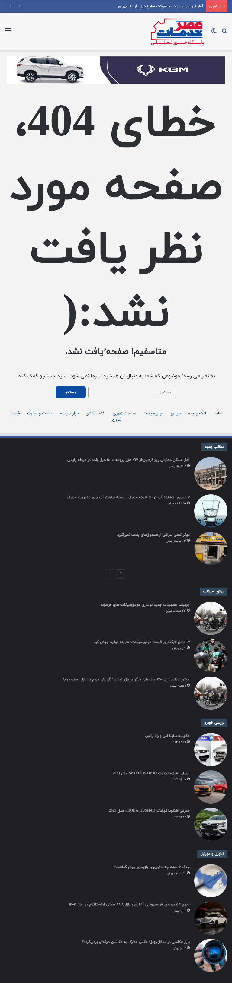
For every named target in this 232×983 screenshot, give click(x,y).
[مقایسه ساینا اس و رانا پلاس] (210, 749)
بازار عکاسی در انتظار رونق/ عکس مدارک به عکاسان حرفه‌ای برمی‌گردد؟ (136, 942)
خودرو (176, 414)
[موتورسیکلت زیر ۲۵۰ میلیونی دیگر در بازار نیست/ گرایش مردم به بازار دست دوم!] (210, 693)
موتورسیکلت (153, 414)
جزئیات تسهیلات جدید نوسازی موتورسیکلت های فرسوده (145, 604)
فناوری (116, 420)
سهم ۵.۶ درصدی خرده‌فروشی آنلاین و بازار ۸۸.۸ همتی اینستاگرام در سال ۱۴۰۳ (129, 904)
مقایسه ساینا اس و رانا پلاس (167, 736)
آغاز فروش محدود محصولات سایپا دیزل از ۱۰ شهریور (160, 6)
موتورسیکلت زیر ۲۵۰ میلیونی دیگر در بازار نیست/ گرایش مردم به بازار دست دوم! (126, 679)
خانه (218, 414)
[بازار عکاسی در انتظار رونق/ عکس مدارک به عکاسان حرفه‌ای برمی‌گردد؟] (210, 955)
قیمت (15, 414)
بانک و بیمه (197, 414)
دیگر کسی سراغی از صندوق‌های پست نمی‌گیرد (153, 534)
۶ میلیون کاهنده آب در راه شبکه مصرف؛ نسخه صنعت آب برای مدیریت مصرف (128, 497)
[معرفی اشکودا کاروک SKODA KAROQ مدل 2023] (210, 787)
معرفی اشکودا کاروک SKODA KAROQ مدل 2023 (151, 773)
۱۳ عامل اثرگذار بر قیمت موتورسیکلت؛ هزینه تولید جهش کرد (142, 642)
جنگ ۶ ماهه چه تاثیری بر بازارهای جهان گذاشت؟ (152, 867)
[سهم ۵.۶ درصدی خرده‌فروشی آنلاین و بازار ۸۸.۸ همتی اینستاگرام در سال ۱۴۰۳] (210, 918)
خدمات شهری (124, 414)
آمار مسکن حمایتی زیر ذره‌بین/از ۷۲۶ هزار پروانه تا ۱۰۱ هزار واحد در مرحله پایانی (128, 460)
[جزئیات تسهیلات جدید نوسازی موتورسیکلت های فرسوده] (210, 618)
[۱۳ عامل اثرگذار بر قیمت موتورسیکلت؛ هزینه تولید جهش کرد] (210, 655)
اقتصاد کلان (95, 414)
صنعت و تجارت (40, 414)
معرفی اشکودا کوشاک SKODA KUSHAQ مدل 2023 (149, 810)
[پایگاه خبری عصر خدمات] (177, 31)
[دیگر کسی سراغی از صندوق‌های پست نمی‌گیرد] (210, 548)
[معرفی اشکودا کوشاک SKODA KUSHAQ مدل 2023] (210, 824)
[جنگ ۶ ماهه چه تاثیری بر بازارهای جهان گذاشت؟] (210, 880)
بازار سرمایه (69, 414)
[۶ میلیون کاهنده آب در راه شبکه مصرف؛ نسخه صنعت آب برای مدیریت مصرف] (210, 511)
